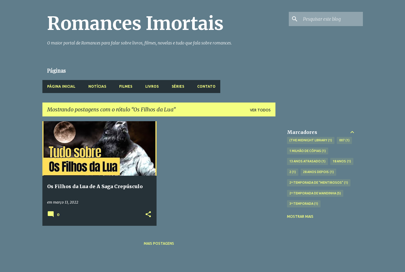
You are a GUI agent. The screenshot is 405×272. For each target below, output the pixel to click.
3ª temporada (303, 203)
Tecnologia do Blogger (206, 263)
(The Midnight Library (310, 140)
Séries (178, 86)
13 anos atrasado (307, 161)
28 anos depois (318, 172)
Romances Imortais (135, 23)
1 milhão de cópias (307, 151)
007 (343, 140)
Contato (206, 86)
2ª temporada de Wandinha (314, 193)
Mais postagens (159, 243)
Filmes (125, 86)
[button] (148, 215)
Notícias (97, 86)
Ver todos (260, 110)
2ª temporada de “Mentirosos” (318, 182)
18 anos (341, 161)
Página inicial (61, 86)
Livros (152, 86)
